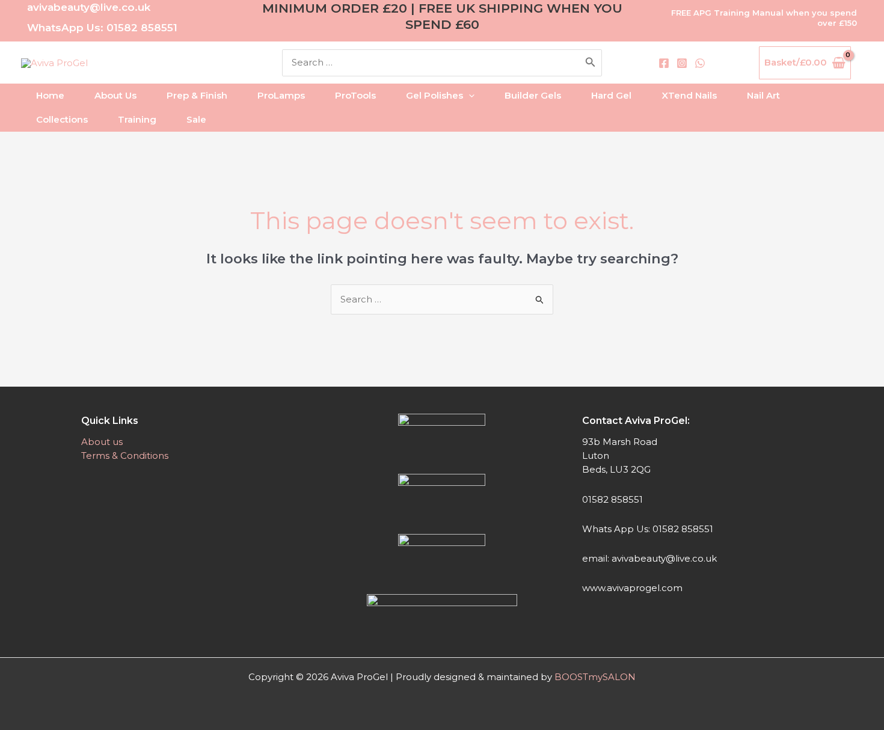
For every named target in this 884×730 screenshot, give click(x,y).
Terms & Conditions (124, 455)
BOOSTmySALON (595, 676)
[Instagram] (682, 63)
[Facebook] (663, 63)
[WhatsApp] (700, 63)
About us (102, 441)
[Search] (590, 63)
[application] (468, 96)
